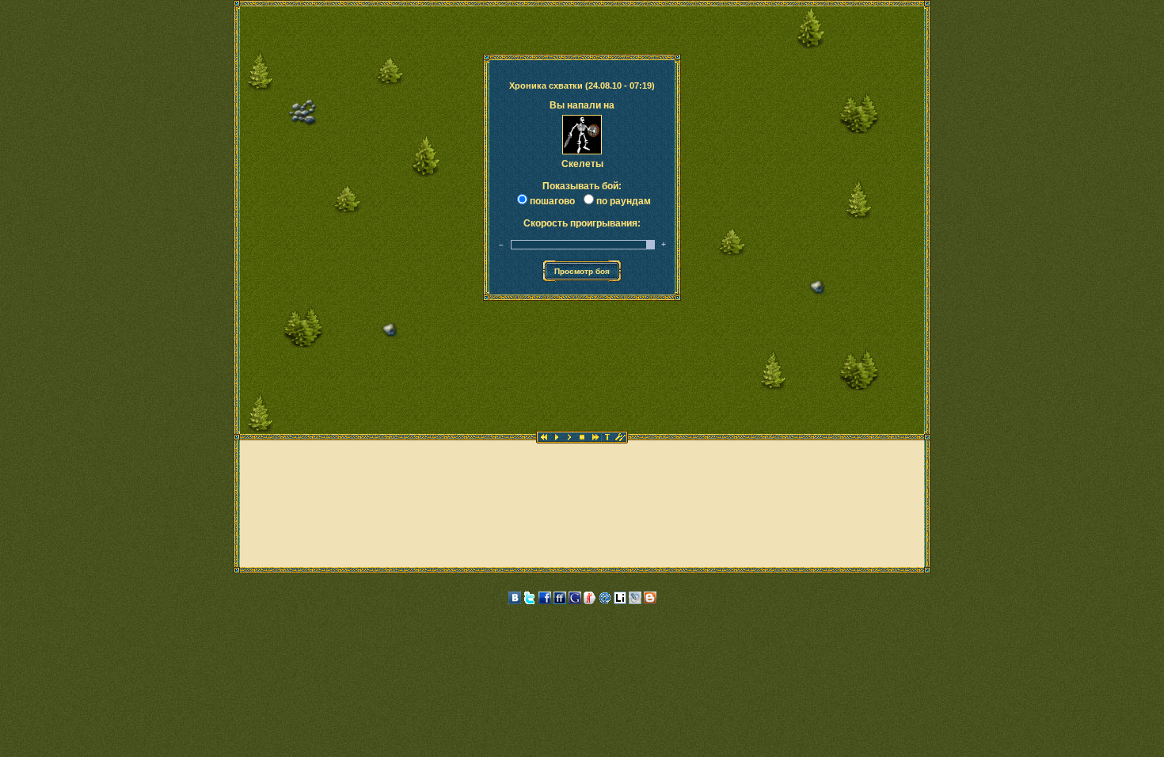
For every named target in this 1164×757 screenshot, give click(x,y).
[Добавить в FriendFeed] (559, 601)
